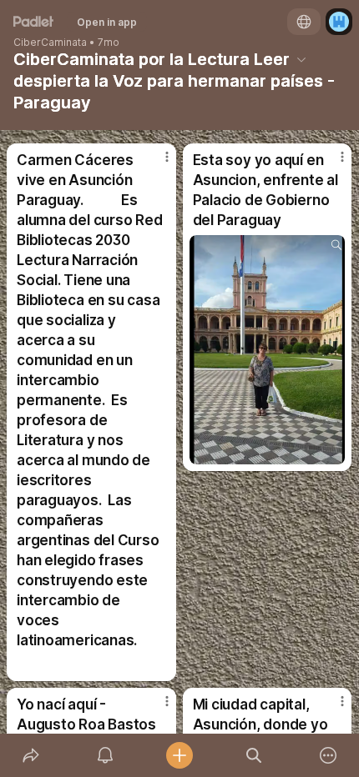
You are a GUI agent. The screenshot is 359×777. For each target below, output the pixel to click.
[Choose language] (304, 21)
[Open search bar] (254, 755)
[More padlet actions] (328, 755)
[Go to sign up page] (339, 21)
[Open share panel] (30, 755)
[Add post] (179, 755)
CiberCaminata (50, 42)
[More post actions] (156, 163)
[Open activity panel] (105, 755)
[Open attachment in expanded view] (268, 349)
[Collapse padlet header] (301, 59)
